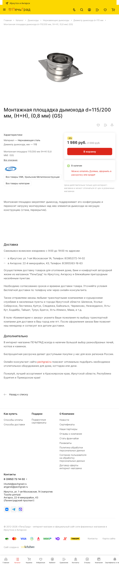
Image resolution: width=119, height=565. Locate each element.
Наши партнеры (68, 429)
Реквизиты (66, 443)
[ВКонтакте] (7, 509)
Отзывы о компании (71, 433)
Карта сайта (109, 538)
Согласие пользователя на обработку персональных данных (73, 457)
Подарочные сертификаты (39, 421)
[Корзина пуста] (113, 9)
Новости (64, 419)
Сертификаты (67, 424)
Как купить (10, 413)
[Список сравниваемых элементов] (97, 9)
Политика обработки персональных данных (72, 449)
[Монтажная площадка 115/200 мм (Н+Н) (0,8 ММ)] (59, 66)
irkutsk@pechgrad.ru (15, 483)
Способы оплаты (13, 419)
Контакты (93, 538)
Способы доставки (14, 424)
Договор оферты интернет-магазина (71, 467)
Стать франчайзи (69, 438)
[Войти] (89, 9)
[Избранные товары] (105, 9)
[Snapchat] (20, 509)
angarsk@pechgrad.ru (16, 486)
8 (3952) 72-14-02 (14, 479)
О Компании (67, 413)
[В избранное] (98, 125)
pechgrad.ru (44, 361)
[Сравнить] (105, 125)
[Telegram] (14, 509)
